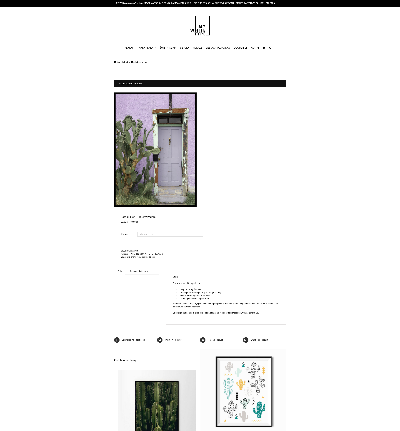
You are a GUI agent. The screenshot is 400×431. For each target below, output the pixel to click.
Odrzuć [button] (280, 3)
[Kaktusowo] (243, 391)
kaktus (145, 257)
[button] (270, 47)
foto (138, 257)
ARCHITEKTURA (138, 254)
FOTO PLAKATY (155, 254)
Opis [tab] (120, 271)
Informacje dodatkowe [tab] (138, 271)
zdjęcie (152, 257)
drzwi (133, 257)
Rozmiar (125, 234)
